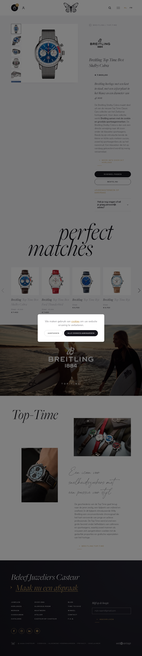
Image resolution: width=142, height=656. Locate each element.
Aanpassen (53, 333)
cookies (75, 321)
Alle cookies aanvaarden (81, 333)
